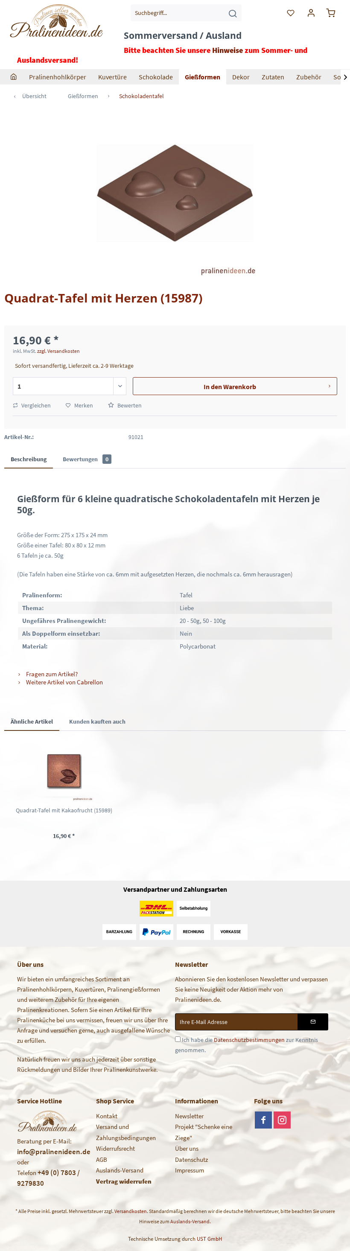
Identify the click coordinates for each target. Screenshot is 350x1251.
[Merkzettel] (291, 12)
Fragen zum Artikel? (51, 674)
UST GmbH (209, 1238)
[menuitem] (186, 12)
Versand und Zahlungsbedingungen (126, 1132)
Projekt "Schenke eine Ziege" (203, 1132)
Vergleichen (35, 405)
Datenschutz (191, 1159)
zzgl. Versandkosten (58, 351)
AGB (101, 1159)
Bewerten (129, 405)
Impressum (189, 1170)
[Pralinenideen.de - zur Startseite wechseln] (56, 27)
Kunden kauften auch (97, 721)
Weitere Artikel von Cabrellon (64, 682)
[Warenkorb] (332, 12)
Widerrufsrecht (115, 1148)
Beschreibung (29, 459)
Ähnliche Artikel (32, 721)
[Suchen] (233, 12)
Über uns (186, 1148)
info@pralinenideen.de (53, 1151)
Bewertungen (85, 459)
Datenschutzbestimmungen (249, 1040)
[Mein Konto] (311, 12)
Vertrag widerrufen (124, 1181)
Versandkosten (130, 1211)
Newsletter (189, 1116)
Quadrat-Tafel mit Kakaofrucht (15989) (64, 810)
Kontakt (106, 1116)
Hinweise (227, 50)
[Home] (13, 76)
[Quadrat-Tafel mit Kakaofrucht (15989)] (64, 772)
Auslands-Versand (119, 1170)
